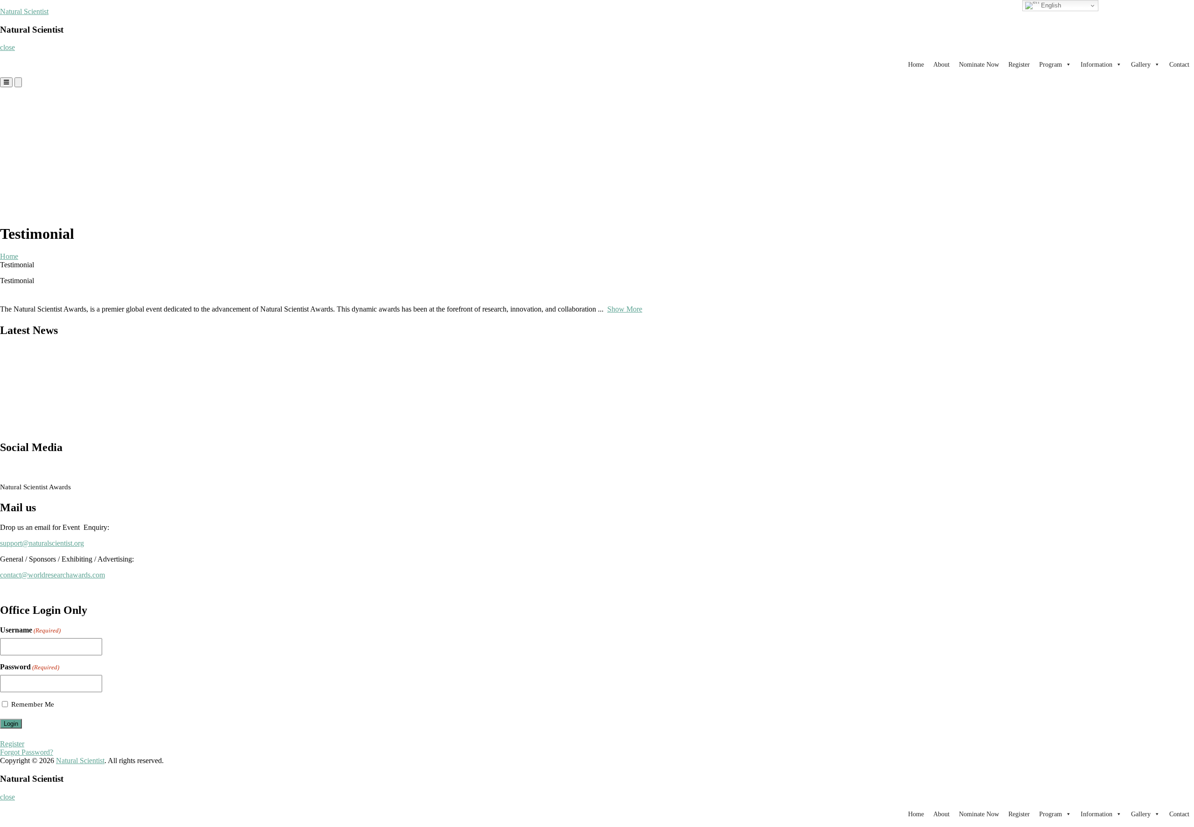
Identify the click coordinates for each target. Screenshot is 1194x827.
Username (30, 630)
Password (29, 667)
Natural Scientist (24, 11)
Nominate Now (979, 64)
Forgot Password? (26, 752)
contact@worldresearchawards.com (52, 575)
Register (1019, 64)
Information (1096, 64)
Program (1050, 64)
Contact (1179, 64)
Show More (624, 309)
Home (916, 64)
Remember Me (32, 704)
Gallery (1141, 64)
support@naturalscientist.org (42, 543)
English (1050, 5)
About (941, 64)
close (7, 47)
